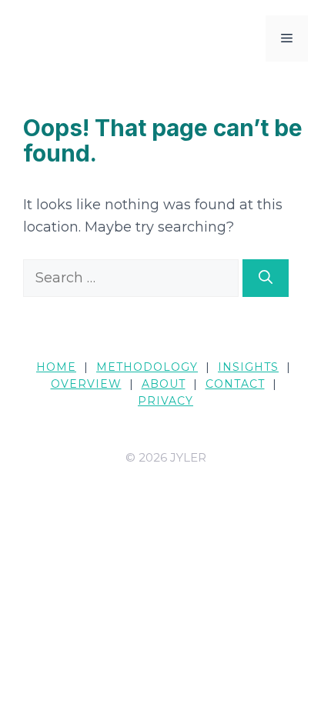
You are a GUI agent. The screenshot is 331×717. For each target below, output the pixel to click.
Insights (248, 367)
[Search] (265, 278)
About (164, 384)
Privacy (165, 401)
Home (56, 367)
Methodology (147, 367)
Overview (86, 384)
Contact (235, 384)
